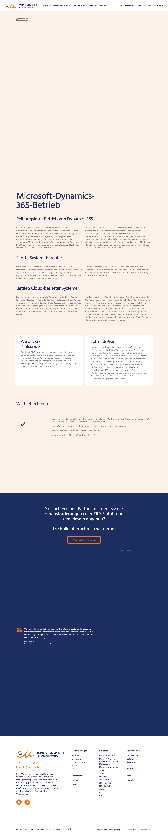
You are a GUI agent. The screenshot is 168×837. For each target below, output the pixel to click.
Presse (75, 785)
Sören (101, 773)
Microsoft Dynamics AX (108, 767)
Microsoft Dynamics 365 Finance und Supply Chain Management (109, 761)
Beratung (75, 756)
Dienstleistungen (79, 751)
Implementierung (78, 762)
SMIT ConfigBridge (107, 786)
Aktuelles (130, 768)
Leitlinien (130, 759)
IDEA (101, 795)
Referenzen (77, 775)
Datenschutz (145, 830)
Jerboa (102, 770)
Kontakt (130, 780)
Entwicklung (76, 759)
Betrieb (74, 765)
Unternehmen (133, 751)
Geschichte (131, 762)
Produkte (103, 751)
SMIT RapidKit (105, 783)
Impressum (132, 830)
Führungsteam (132, 756)
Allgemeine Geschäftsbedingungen (110, 830)
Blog (129, 775)
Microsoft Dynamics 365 (109, 756)
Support (75, 768)
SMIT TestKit (104, 777)
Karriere (130, 765)
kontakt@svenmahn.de (30, 767)
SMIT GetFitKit (105, 780)
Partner (75, 780)
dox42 (101, 789)
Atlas (101, 792)
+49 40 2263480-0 (26, 763)
